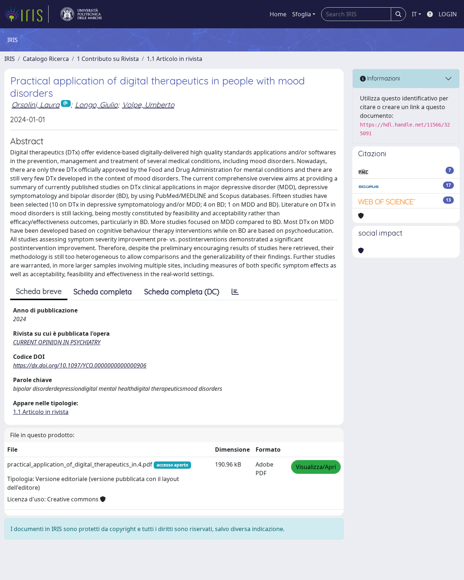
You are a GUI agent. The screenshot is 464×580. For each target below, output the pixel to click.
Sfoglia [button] (301, 14)
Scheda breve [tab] (39, 291)
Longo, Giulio (96, 104)
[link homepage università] (81, 14)
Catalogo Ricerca (46, 59)
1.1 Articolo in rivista (174, 59)
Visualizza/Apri (316, 467)
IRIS (9, 59)
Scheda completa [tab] (103, 291)
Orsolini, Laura (35, 104)
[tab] (235, 291)
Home (278, 14)
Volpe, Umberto (148, 104)
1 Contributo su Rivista (108, 59)
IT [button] (414, 14)
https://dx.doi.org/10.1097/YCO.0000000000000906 (79, 365)
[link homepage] (26, 14)
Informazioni (383, 78)
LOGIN (448, 14)
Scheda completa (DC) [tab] (181, 291)
